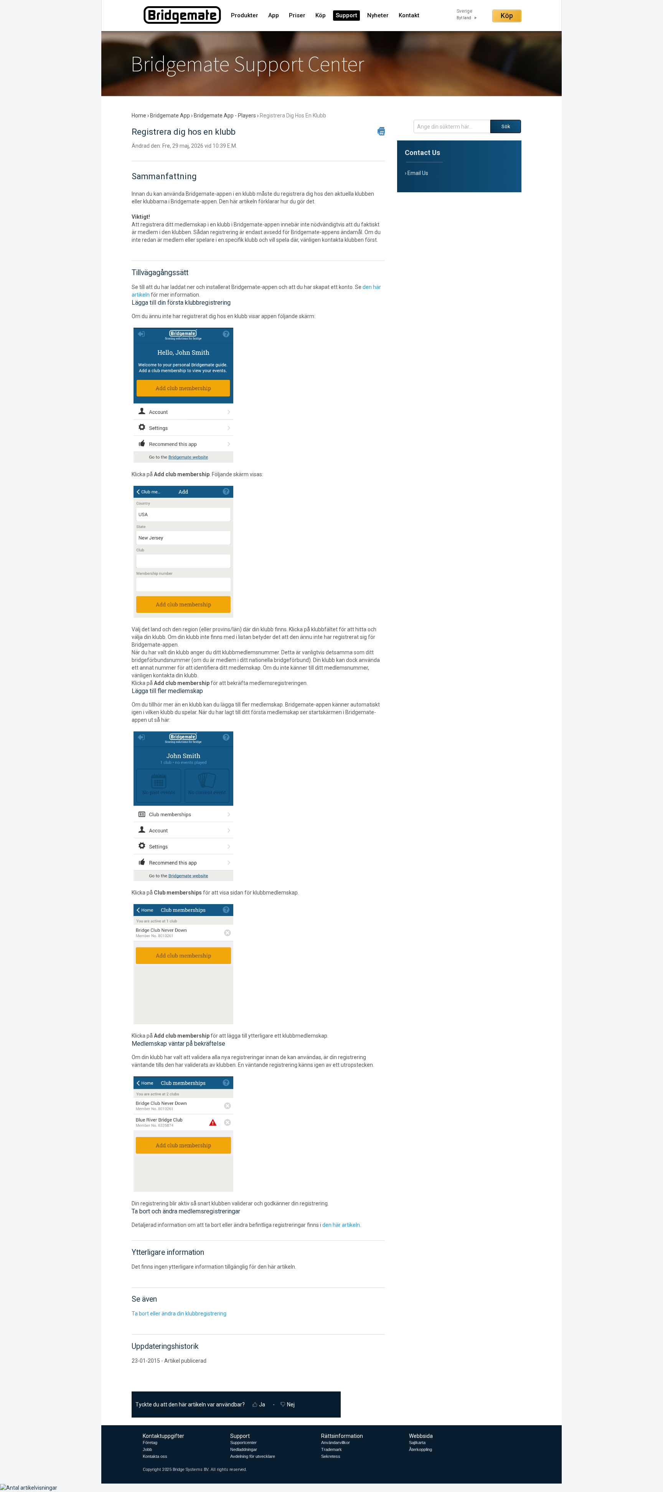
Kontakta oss (155, 1456)
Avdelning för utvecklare (252, 1456)
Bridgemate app (170, 115)
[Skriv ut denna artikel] (381, 131)
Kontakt (409, 15)
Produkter (244, 15)
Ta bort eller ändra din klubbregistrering (179, 1313)
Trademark (331, 1449)
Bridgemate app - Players (225, 115)
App (273, 15)
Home (139, 115)
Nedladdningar (243, 1449)
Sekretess (330, 1456)
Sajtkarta (417, 1442)
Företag (150, 1442)
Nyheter (378, 15)
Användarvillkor (335, 1442)
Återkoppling (420, 1449)
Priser (297, 15)
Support (346, 15)
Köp (320, 15)
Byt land (464, 18)
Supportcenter (243, 1442)
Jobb (147, 1449)
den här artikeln (341, 1225)
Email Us (417, 173)
